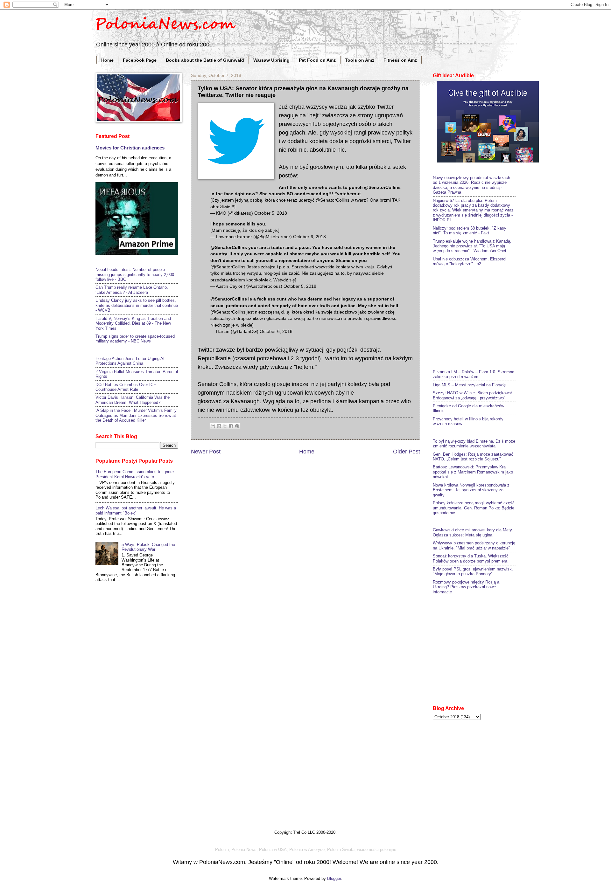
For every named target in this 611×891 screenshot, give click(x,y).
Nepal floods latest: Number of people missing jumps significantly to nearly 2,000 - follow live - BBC (136, 274)
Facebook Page (140, 60)
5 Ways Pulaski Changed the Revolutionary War (148, 547)
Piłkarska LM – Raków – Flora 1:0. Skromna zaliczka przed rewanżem (473, 374)
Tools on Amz (359, 60)
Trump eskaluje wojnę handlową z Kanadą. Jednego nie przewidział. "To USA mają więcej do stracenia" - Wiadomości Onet (472, 246)
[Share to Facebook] (231, 426)
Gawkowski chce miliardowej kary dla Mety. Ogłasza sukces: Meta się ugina (473, 532)
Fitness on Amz (400, 60)
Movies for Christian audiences (130, 147)
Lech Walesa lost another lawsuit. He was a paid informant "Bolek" (135, 510)
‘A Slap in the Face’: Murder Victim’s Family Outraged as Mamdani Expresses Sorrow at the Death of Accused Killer (136, 415)
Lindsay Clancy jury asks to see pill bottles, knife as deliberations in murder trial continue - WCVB (136, 305)
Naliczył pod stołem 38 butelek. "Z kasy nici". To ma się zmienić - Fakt (469, 230)
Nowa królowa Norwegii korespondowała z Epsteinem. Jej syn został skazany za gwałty (471, 490)
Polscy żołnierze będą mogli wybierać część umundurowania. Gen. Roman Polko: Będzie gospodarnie (474, 508)
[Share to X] (225, 426)
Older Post (406, 451)
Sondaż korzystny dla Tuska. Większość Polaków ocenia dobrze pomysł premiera (471, 558)
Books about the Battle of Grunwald (205, 60)
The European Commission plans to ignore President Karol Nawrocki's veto (134, 474)
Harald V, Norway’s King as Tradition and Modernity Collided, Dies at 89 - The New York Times (133, 323)
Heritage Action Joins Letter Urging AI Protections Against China (130, 361)
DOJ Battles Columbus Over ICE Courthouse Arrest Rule (125, 387)
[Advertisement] (480, 317)
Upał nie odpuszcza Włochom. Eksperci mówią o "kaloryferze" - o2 (469, 261)
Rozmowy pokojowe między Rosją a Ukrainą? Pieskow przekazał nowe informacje (466, 587)
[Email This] (213, 426)
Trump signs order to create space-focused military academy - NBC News (135, 338)
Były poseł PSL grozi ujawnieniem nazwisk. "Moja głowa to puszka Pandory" (473, 571)
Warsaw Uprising (271, 60)
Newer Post (206, 451)
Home (107, 60)
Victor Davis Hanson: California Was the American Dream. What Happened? (132, 399)
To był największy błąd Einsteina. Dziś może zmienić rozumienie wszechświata (474, 443)
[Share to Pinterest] (237, 426)
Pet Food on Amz (317, 60)
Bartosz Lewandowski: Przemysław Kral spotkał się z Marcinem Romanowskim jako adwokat (473, 472)
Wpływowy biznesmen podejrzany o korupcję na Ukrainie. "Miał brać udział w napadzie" (474, 545)
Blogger (334, 878)
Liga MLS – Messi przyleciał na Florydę (469, 385)
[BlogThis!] (219, 426)
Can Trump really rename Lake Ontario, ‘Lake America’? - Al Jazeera (131, 289)
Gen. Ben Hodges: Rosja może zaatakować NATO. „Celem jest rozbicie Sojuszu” (473, 456)
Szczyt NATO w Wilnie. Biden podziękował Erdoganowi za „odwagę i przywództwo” (472, 395)
